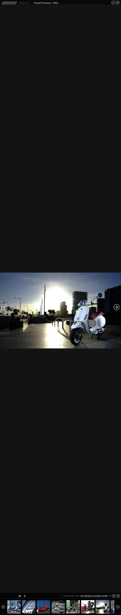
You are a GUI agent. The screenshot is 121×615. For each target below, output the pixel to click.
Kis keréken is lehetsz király (94, 595)
